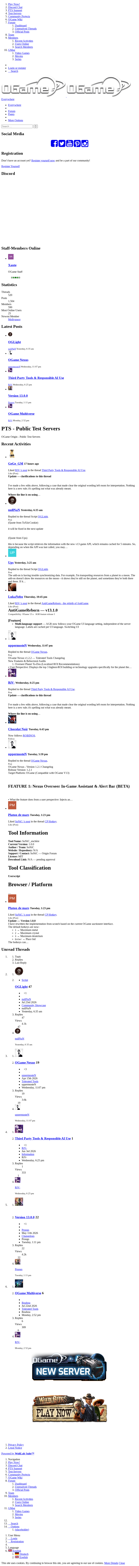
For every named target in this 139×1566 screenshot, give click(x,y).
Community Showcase (34, 1005)
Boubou (26, 1302)
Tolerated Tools (30, 1081)
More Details (111, 1563)
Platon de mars (18, 815)
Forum (11, 111)
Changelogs (28, 1236)
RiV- (10, 384)
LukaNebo (15, 596)
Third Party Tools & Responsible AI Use (36, 378)
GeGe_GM (15, 463)
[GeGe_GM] (12, 457)
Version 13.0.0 (18, 395)
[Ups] (12, 555)
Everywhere (7, 99)
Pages (11, 114)
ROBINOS (29, 735)
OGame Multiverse (21, 413)
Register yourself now (43, 160)
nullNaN (12, 349)
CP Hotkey (50, 821)
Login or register (17, 68)
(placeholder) (22, 1529)
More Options (15, 120)
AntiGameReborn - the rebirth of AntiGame (65, 603)
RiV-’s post (21, 470)
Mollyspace (14, 319)
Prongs (11, 402)
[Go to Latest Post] (17, 1032)
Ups (11, 562)
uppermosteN (14, 366)
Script (25, 980)
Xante (12, 265)
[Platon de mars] (12, 808)
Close (122, 1563)
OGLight (14, 342)
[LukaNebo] (12, 590)
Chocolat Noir (18, 729)
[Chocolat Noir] (12, 722)
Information (28, 1154)
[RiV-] (12, 676)
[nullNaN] (12, 503)
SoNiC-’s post (22, 821)
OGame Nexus (18, 360)
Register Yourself (10, 166)
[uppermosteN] (12, 638)
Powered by (17, 1453)
